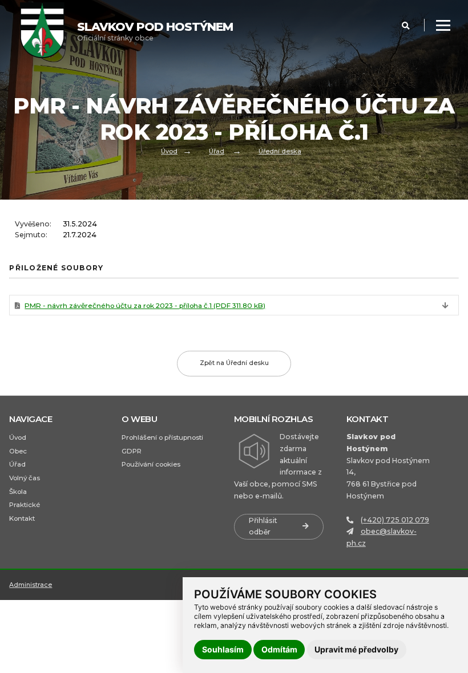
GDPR (132, 451)
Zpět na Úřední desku (234, 363)
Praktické (24, 505)
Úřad (216, 151)
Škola (18, 492)
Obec (18, 451)
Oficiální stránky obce (155, 31)
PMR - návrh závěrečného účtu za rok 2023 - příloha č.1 (145, 305)
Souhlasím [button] (223, 649)
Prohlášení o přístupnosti (162, 437)
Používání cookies (151, 464)
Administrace (30, 585)
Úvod (169, 151)
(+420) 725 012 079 (395, 520)
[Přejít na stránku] (48, 31)
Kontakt (22, 518)
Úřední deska (280, 151)
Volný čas (24, 478)
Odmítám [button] (279, 649)
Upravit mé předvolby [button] (356, 649)
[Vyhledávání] (406, 25)
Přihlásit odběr (263, 526)
